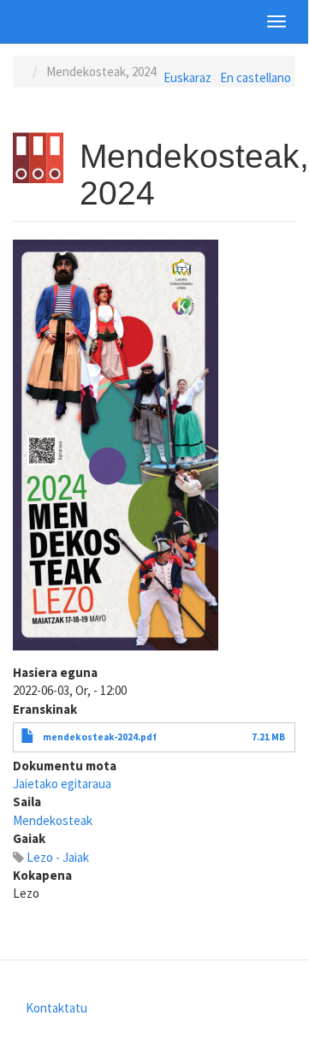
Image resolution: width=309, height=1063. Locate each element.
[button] (115, 445)
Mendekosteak (52, 820)
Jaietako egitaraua (62, 783)
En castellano (255, 77)
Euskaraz (187, 77)
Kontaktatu (56, 1008)
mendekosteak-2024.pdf (100, 737)
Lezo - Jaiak (58, 857)
